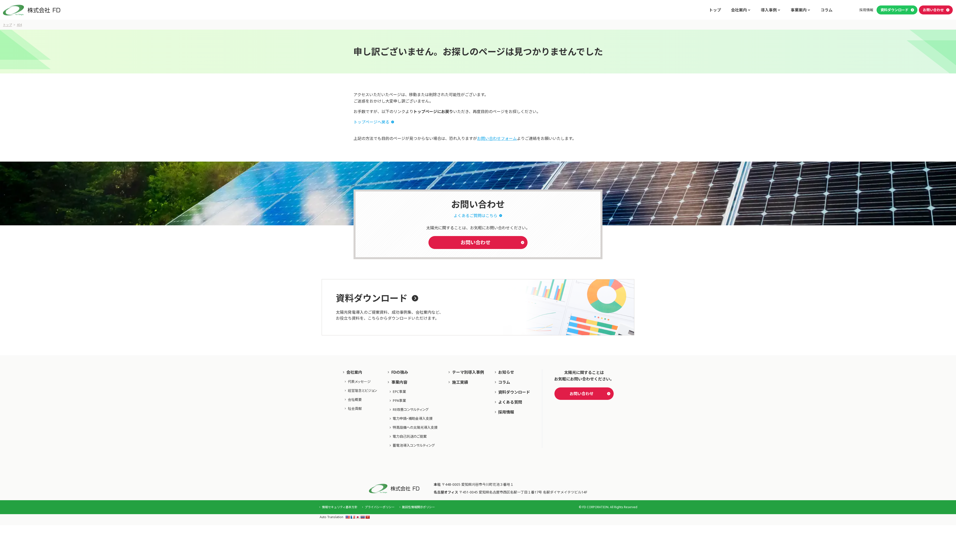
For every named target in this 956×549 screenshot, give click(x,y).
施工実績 (460, 382)
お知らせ (506, 372)
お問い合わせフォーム (497, 138)
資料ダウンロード (894, 9)
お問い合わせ (933, 9)
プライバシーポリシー (380, 507)
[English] (347, 517)
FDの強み (399, 372)
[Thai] (362, 517)
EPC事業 (399, 391)
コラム (827, 10)
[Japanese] (357, 517)
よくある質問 (510, 402)
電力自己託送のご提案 (410, 436)
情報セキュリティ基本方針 (340, 507)
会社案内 (354, 372)
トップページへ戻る (371, 122)
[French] (352, 517)
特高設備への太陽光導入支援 (415, 427)
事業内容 (399, 382)
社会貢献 (355, 408)
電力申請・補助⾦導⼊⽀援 (413, 418)
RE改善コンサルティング (410, 409)
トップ (715, 10)
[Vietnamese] (367, 517)
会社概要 (355, 399)
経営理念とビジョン (362, 390)
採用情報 (866, 9)
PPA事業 (399, 400)
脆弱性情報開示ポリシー (418, 507)
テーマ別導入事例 (468, 372)
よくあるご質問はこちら (475, 215)
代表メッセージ (359, 381)
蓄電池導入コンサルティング (414, 445)
